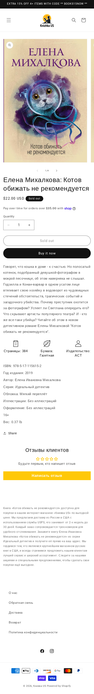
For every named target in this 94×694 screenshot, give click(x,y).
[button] (9, 20)
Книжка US (39, 686)
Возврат (15, 622)
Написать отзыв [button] (47, 476)
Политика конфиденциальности (33, 632)
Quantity (8, 216)
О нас (13, 593)
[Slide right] (56, 171)
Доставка (16, 612)
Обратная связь (21, 602)
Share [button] (12, 433)
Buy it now (47, 253)
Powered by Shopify (59, 686)
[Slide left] (37, 171)
